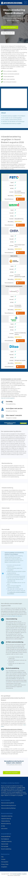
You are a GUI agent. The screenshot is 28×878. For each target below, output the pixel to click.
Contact (3, 859)
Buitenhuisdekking (6, 849)
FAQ (2, 856)
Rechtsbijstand (5, 839)
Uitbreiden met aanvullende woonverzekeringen (13, 121)
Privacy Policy (4, 864)
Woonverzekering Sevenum (8, 805)
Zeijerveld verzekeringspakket (8, 398)
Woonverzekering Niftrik (7, 802)
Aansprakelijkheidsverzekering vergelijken (11, 123)
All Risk (3, 826)
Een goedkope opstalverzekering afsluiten (12, 119)
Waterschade (4, 844)
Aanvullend (4, 828)
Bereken (21, 199)
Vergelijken (4, 866)
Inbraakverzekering (6, 841)
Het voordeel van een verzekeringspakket (12, 117)
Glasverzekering (5, 821)
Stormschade (4, 846)
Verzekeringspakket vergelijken (19, 873)
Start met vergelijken (9, 27)
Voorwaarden (4, 861)
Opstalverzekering (6, 818)
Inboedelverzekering (6, 816)
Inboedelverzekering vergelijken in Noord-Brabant (13, 115)
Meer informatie (7, 33)
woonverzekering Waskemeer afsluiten (13, 616)
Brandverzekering (6, 823)
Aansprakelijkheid (5, 836)
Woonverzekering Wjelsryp (8, 808)
